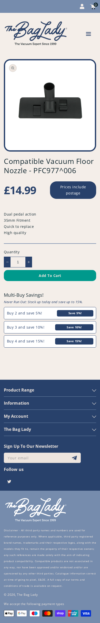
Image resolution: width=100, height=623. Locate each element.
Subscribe (75, 458)
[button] (88, 34)
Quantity (11, 251)
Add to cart (50, 275)
